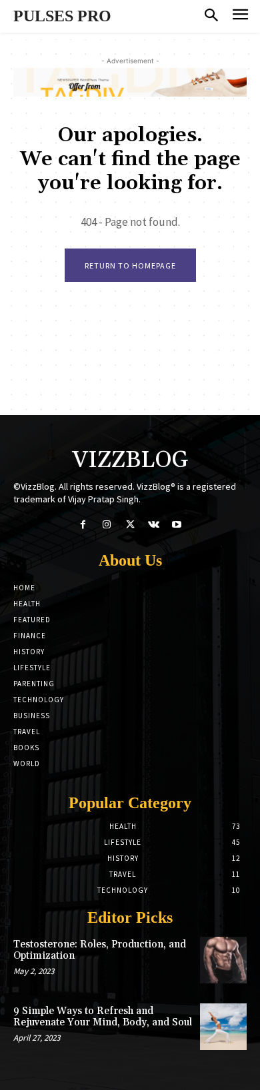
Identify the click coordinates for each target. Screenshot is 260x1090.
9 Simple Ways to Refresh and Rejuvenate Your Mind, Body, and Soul (102, 1017)
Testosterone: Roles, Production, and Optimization (99, 950)
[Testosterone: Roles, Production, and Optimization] (223, 960)
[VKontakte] (153, 524)
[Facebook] (83, 524)
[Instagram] (106, 524)
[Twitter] (129, 524)
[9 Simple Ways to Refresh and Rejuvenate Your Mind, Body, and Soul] (223, 1026)
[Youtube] (177, 524)
